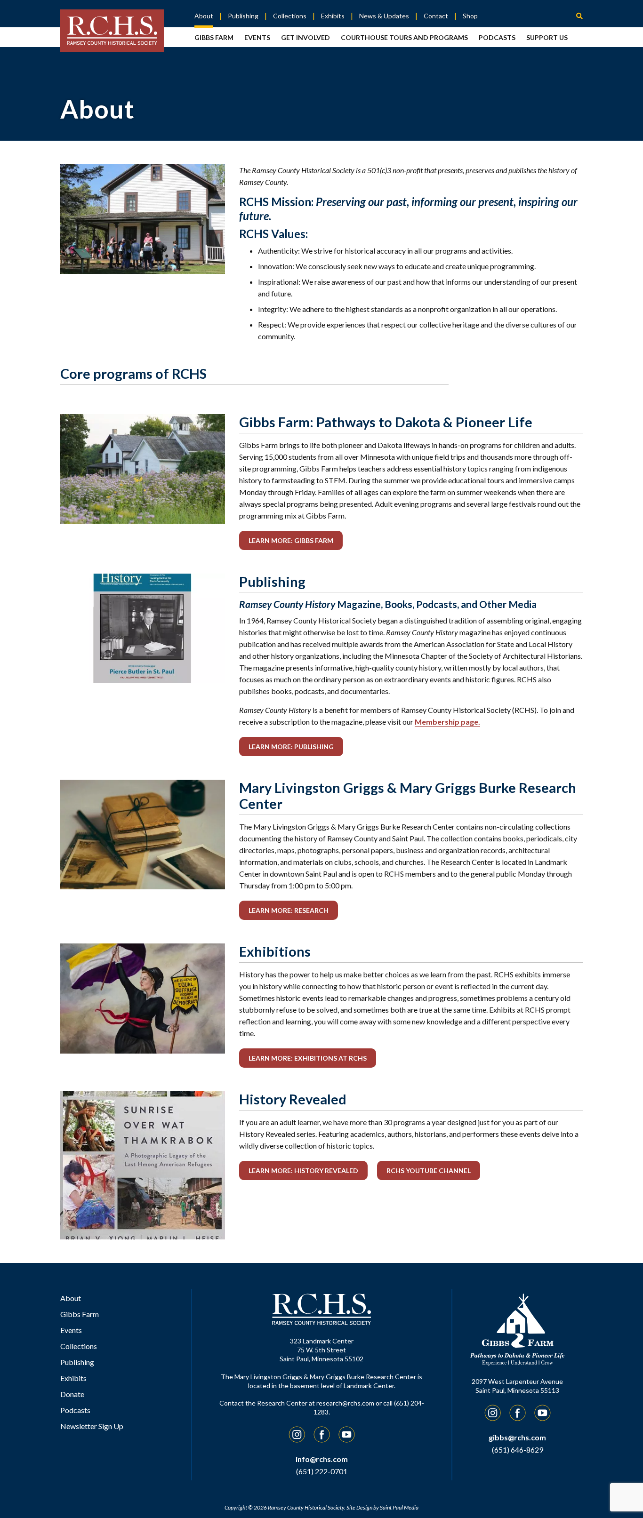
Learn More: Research (289, 910)
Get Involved (305, 37)
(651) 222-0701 (321, 1471)
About (203, 16)
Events (257, 37)
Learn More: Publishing (291, 747)
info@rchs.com (322, 1458)
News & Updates (384, 16)
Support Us (547, 37)
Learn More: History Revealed (303, 1170)
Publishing (243, 16)
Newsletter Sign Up (91, 1426)
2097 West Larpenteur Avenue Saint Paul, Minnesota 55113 (517, 1385)
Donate (72, 1394)
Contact (436, 16)
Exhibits (333, 16)
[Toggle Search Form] (579, 15)
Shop (470, 16)
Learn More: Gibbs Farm (291, 540)
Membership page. (447, 721)
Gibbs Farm (213, 37)
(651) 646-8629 (517, 1449)
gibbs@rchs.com (517, 1437)
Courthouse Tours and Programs (404, 37)
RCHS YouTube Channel (428, 1170)
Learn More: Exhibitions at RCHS (308, 1058)
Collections (289, 16)
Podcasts (497, 37)
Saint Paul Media (399, 1507)
